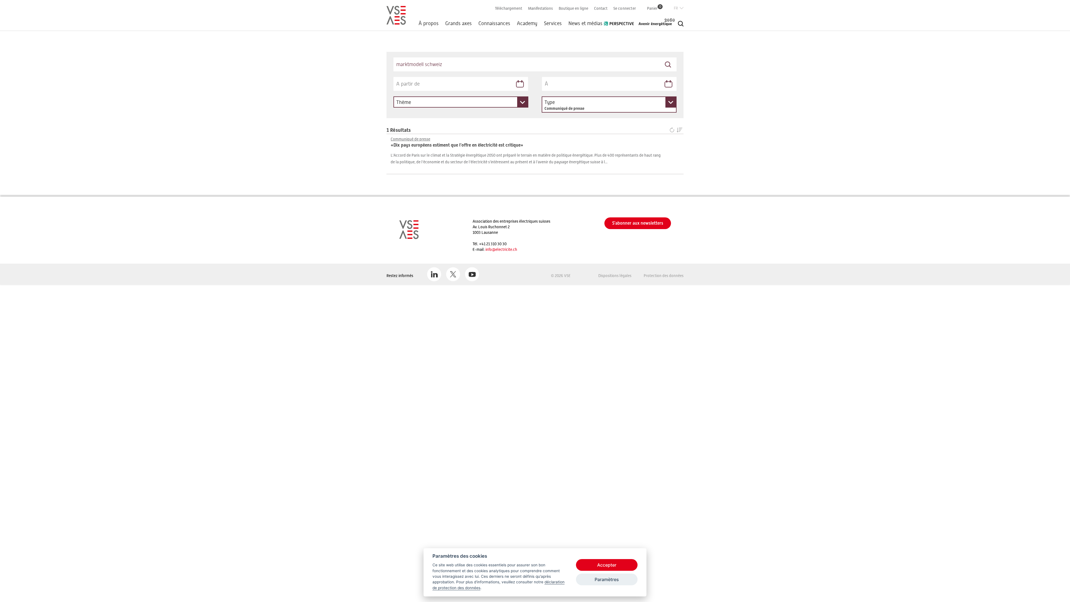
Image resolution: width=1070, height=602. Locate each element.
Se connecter (624, 8)
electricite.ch (506, 249)
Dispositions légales (614, 275)
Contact (600, 8)
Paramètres (607, 579)
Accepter (606, 565)
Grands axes (458, 23)
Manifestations (540, 8)
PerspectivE (620, 21)
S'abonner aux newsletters (637, 223)
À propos (429, 23)
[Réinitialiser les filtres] (673, 130)
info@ (490, 249)
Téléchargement (508, 8)
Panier (654, 8)
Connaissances (494, 23)
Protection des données (664, 275)
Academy (527, 23)
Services (553, 23)
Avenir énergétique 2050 (656, 22)
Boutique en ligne (573, 8)
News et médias (585, 23)
